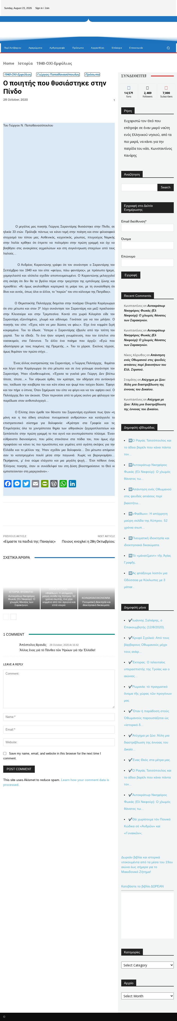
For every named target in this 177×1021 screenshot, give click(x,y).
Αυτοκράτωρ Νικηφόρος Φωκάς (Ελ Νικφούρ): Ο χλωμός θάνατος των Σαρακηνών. (21, 601)
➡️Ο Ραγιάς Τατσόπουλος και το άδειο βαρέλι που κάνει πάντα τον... (147, 447)
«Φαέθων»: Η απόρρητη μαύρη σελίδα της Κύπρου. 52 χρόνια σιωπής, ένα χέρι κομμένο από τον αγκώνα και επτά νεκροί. (58, 599)
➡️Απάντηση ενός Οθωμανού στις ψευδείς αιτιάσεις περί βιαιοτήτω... (147, 496)
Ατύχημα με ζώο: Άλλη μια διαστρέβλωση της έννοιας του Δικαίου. (144, 384)
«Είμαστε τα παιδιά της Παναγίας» (29, 541)
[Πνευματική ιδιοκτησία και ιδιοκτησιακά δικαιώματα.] (96, 587)
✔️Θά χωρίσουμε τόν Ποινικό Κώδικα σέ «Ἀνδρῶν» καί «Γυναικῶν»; (147, 826)
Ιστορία (25, 63)
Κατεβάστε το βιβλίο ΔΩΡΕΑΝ (142, 886)
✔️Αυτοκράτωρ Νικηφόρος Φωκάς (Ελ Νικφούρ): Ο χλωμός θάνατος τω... (147, 801)
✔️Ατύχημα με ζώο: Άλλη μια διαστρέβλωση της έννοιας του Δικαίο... (146, 742)
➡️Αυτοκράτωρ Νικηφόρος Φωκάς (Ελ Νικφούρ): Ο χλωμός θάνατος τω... (147, 471)
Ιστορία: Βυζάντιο (21, 592)
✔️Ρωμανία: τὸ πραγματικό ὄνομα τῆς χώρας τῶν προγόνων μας (148, 693)
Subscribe (166, 87)
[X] (169, 4)
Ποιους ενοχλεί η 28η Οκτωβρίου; (88, 541)
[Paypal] (161, 4)
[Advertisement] (110, 30)
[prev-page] (6, 617)
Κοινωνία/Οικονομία (96, 598)
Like (129, 87)
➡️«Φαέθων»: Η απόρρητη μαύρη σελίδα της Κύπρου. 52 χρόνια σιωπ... (146, 520)
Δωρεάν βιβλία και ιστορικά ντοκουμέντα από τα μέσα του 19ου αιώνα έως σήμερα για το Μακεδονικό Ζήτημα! (147, 864)
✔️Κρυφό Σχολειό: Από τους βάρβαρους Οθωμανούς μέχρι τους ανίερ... (146, 644)
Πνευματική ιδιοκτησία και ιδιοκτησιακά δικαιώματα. (96, 603)
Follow (147, 87)
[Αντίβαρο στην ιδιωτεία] (27, 41)
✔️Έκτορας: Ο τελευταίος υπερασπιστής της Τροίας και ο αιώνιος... (147, 669)
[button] (168, 47)
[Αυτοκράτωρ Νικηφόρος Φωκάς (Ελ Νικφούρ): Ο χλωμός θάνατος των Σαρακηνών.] (21, 587)
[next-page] (13, 617)
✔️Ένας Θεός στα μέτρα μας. (149, 760)
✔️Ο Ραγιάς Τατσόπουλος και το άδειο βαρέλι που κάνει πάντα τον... (147, 777)
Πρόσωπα (92, 74)
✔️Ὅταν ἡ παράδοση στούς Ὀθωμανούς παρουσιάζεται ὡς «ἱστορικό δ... (146, 718)
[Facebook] (154, 4)
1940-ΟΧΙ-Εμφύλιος (54, 63)
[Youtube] (169, 11)
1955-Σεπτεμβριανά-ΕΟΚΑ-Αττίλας (58, 587)
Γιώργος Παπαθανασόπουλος (58, 74)
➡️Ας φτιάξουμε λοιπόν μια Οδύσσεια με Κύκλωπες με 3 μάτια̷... (145, 580)
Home (8, 63)
